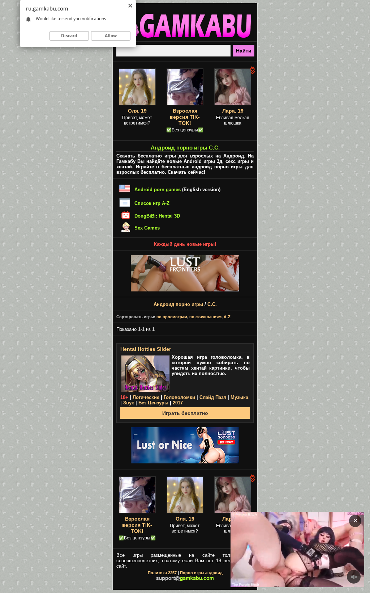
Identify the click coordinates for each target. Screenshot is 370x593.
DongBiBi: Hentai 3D (157, 216)
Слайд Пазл (212, 397)
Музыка (239, 397)
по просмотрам (171, 317)
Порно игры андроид (201, 573)
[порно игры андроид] (185, 38)
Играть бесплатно (185, 413)
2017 (178, 402)
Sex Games (147, 228)
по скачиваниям (205, 317)
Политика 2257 (162, 573)
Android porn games (157, 189)
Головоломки (179, 397)
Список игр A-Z (151, 203)
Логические (146, 397)
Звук (128, 402)
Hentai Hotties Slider (145, 349)
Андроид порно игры (178, 304)
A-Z (227, 317)
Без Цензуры (153, 402)
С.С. (212, 304)
